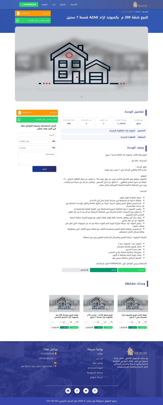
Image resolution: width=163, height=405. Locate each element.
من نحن (99, 358)
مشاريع (63, 4)
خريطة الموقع (96, 377)
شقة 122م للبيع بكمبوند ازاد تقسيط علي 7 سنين (134, 316)
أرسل (44, 169)
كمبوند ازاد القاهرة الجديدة (122, 130)
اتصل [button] (112, 270)
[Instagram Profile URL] (77, 390)
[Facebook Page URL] (95, 390)
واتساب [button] (140, 270)
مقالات (100, 354)
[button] (81, 96)
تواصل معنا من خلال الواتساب (39, 20)
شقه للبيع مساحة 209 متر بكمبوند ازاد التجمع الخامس (66, 316)
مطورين (45, 4)
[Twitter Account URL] (86, 390)
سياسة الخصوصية (95, 373)
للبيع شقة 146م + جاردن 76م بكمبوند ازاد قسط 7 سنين (100, 316)
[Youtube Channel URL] (68, 390)
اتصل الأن (34, 13)
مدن (54, 4)
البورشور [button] (83, 270)
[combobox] (53, 141)
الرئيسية (74, 4)
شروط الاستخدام (95, 368)
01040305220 (30, 4)
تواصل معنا (98, 363)
